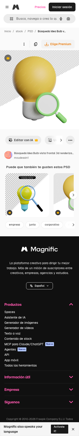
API (6, 355)
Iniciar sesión (62, 7)
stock (19, 31)
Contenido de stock (18, 339)
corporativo (52, 224)
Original (28, 59)
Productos (13, 304)
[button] (39, 285)
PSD (30, 31)
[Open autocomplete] (10, 18)
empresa (14, 224)
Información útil (17, 377)
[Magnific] (39, 250)
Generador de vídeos (19, 328)
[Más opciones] (24, 44)
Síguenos (12, 402)
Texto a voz (12, 333)
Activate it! (59, 429)
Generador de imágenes (21, 323)
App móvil (11, 360)
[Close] (73, 429)
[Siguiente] (61, 140)
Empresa (11, 389)
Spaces (9, 312)
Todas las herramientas (20, 365)
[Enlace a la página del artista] (8, 155)
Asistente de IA (14, 317)
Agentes (14, 349)
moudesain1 (21, 158)
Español (39, 286)
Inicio (7, 31)
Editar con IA (21, 141)
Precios (40, 7)
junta (32, 224)
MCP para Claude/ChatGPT (28, 344)
